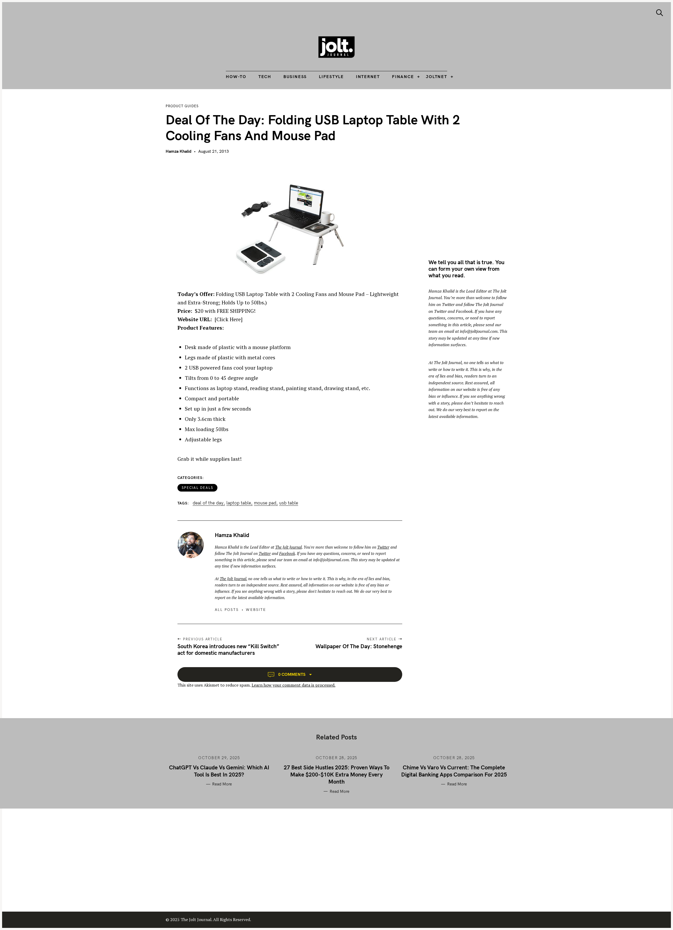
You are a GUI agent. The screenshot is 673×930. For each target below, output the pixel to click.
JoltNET (436, 76)
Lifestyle (331, 76)
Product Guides (182, 106)
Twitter (383, 547)
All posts (227, 609)
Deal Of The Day (208, 502)
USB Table (288, 502)
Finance (403, 76)
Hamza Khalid (178, 151)
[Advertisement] (473, 205)
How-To (236, 76)
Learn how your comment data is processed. (293, 685)
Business (295, 76)
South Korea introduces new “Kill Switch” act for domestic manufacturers (228, 649)
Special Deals (197, 488)
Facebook (287, 553)
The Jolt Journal (288, 547)
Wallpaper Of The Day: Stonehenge (358, 646)
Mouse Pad (265, 502)
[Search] (659, 12)
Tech (264, 76)
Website (256, 609)
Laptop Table (238, 502)
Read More (222, 784)
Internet (368, 76)
